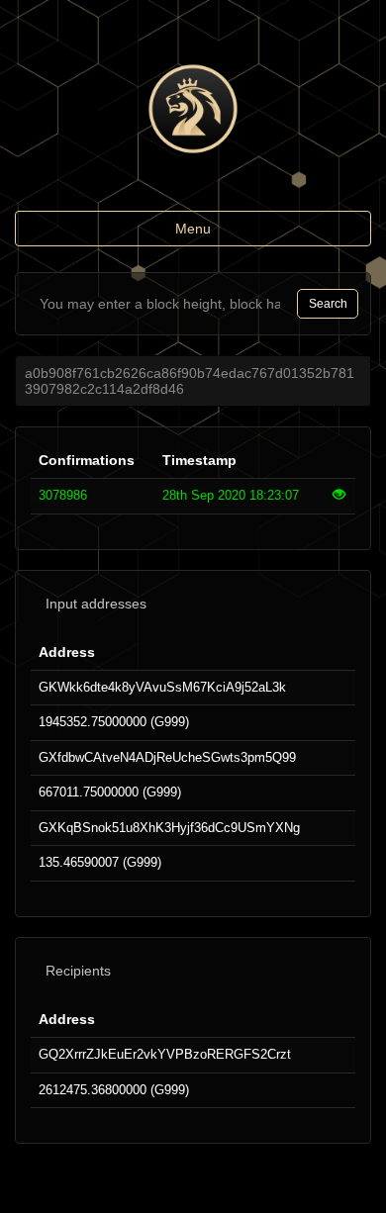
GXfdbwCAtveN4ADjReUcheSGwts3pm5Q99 (167, 757)
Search (328, 304)
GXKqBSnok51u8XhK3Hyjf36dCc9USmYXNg (169, 827)
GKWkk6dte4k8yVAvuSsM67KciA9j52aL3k (162, 687)
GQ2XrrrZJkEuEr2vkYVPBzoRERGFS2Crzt (165, 1054)
